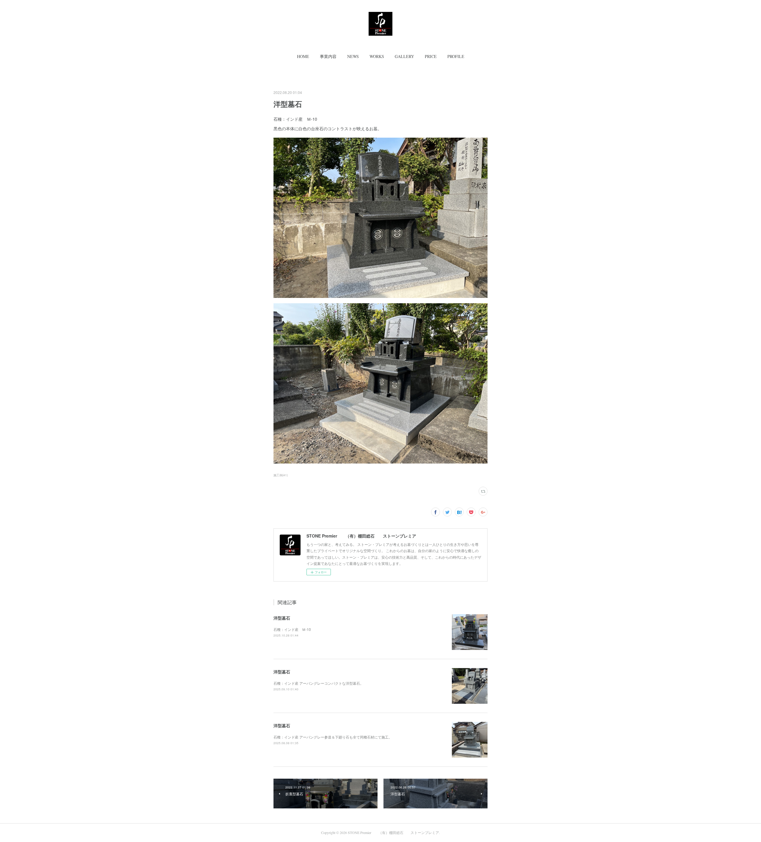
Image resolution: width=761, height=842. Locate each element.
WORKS (377, 56)
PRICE (431, 56)
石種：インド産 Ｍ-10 (292, 629)
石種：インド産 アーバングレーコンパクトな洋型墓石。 (318, 683)
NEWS (353, 56)
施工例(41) (280, 475)
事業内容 (328, 56)
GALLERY (404, 56)
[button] (303, 56)
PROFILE (455, 56)
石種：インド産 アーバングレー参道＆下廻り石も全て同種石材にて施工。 (332, 736)
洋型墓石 (281, 618)
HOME (303, 56)
